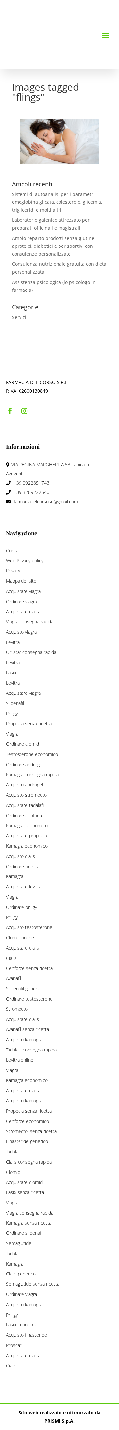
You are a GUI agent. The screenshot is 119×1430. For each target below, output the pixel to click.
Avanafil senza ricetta (27, 1029)
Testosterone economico (32, 754)
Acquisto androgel (24, 785)
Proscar (13, 1345)
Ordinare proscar (23, 866)
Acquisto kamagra (24, 1039)
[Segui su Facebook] (10, 411)
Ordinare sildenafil (24, 1233)
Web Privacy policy (24, 561)
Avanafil (13, 978)
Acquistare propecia (26, 835)
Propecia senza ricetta (29, 723)
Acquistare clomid (24, 1182)
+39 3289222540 (30, 492)
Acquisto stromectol (27, 795)
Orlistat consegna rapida (31, 652)
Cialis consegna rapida (29, 1162)
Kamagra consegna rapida (32, 774)
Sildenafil (15, 703)
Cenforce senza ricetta (29, 968)
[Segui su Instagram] (24, 411)
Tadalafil (13, 1151)
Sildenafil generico (24, 988)
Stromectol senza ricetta (31, 1131)
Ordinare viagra (21, 601)
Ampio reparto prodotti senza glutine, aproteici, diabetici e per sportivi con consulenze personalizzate (53, 246)
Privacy (13, 570)
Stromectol (17, 1009)
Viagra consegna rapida (29, 621)
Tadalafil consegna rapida (31, 1050)
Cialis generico (21, 1274)
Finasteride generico (27, 1141)
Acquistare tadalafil (25, 805)
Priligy (12, 713)
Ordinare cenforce (25, 815)
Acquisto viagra (21, 632)
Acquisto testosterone (29, 927)
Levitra (13, 642)
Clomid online (20, 937)
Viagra (12, 734)
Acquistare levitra (23, 886)
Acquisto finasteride (26, 1335)
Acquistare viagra (23, 591)
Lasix (11, 672)
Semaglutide (18, 1243)
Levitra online (19, 1060)
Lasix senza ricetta (25, 1192)
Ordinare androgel (24, 764)
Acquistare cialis (22, 611)
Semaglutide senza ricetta (32, 1284)
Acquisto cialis (20, 856)
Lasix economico (23, 1324)
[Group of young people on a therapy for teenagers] (59, 141)
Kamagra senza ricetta (28, 1223)
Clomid (13, 1172)
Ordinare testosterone (29, 999)
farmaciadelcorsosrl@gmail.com (46, 501)
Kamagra (14, 876)
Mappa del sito (21, 581)
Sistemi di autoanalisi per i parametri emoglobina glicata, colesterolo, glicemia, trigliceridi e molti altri (57, 202)
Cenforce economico (27, 1121)
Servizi (19, 317)
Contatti (14, 550)
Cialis (11, 958)
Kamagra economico (27, 825)
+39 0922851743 (30, 483)
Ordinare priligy (21, 907)
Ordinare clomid (22, 744)
